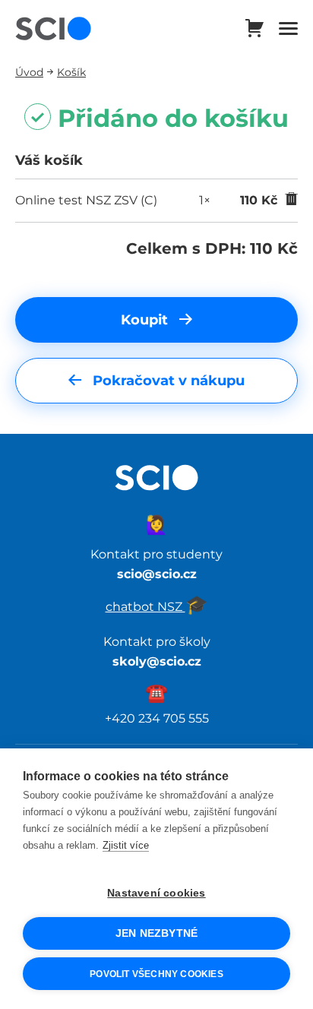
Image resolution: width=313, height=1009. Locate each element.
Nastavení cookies (156, 893)
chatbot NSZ (157, 606)
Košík (71, 71)
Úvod (29, 71)
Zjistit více (126, 845)
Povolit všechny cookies (156, 974)
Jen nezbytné (156, 933)
